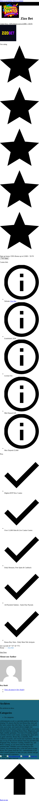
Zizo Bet (13, 301)
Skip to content (18, 1)
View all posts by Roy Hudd (14, 690)
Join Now (3, 652)
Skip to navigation (6, 1)
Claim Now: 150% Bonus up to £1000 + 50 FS (16, 24)
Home (2, 648)
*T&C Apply (4, 258)
